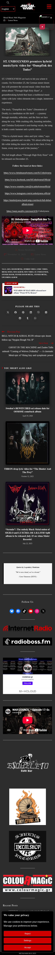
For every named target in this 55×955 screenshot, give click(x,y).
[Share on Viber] (38, 313)
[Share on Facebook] (15, 313)
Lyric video (42, 269)
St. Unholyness (41, 272)
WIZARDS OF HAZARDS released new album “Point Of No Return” (30, 291)
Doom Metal (17, 269)
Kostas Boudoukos (26, 250)
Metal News (7, 272)
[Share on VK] (46, 313)
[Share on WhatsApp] (35, 318)
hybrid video (30, 269)
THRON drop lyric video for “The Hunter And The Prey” (27, 470)
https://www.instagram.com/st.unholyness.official (27, 193)
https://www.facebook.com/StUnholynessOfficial (27, 179)
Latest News (13, 20)
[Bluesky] (12, 611)
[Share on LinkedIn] (31, 313)
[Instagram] (37, 611)
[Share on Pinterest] (23, 313)
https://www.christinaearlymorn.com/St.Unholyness (27, 173)
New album (18, 272)
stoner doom (8, 274)
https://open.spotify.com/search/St (22, 211)
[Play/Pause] (42, 26)
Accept (27, 947)
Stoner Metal (40, 274)
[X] (43, 611)
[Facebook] (18, 611)
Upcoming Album (9, 277)
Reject (28, 933)
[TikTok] (24, 611)
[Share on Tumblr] (28, 318)
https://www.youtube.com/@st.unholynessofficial (27, 186)
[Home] (4, 20)
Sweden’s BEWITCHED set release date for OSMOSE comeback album (27, 410)
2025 (9, 269)
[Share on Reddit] (20, 318)
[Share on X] (8, 313)
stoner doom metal (24, 274)
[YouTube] (30, 611)
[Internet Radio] (27, 628)
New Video (29, 272)
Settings (27, 940)
